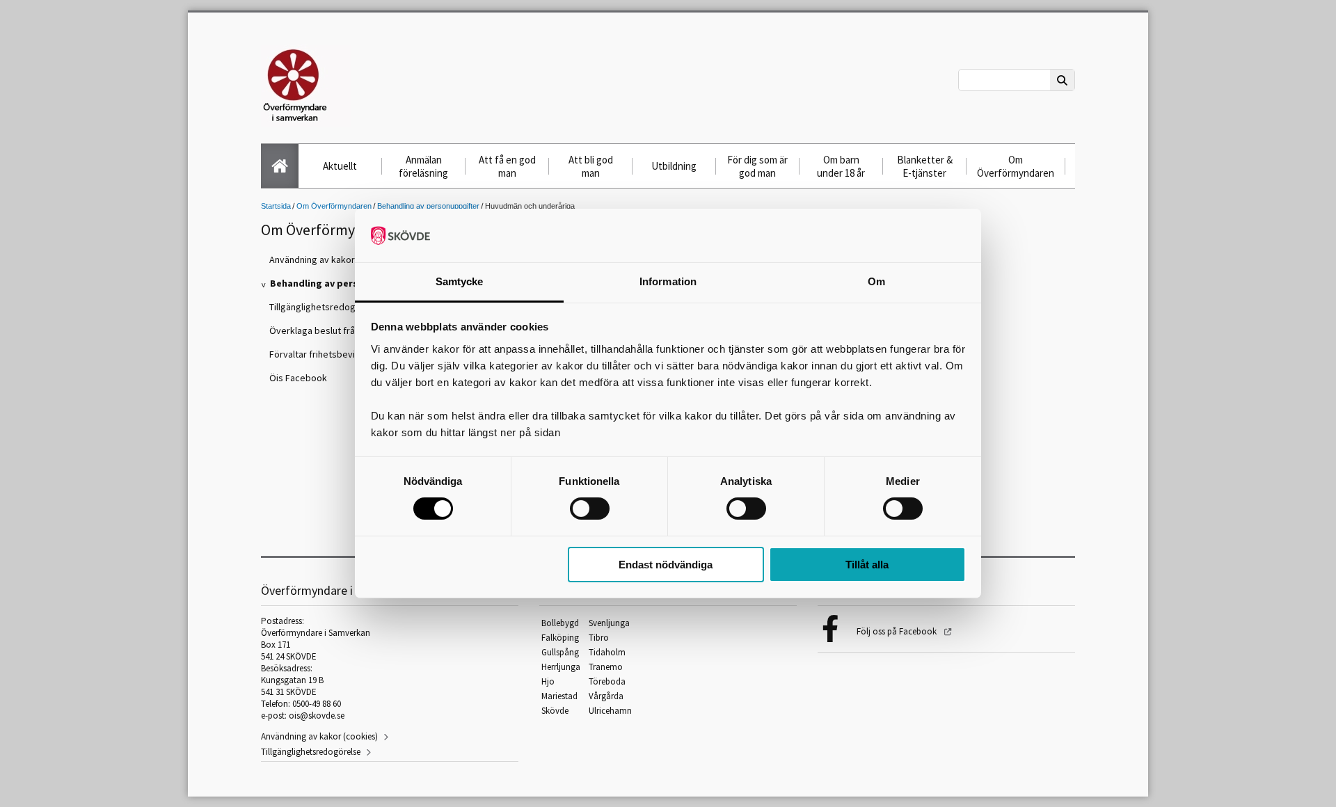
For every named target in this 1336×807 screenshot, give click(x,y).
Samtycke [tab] (460, 281)
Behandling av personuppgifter (428, 206)
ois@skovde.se (316, 715)
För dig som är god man (757, 166)
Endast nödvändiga (666, 564)
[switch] (590, 508)
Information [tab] (668, 281)
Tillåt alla (867, 564)
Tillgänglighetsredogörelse (310, 752)
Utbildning (674, 166)
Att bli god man (590, 166)
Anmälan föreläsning (423, 166)
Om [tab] (876, 281)
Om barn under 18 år (841, 166)
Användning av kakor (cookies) (319, 736)
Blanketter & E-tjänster (925, 166)
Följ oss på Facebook (898, 631)
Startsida (276, 206)
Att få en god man (507, 166)
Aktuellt (340, 166)
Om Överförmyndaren (1015, 166)
